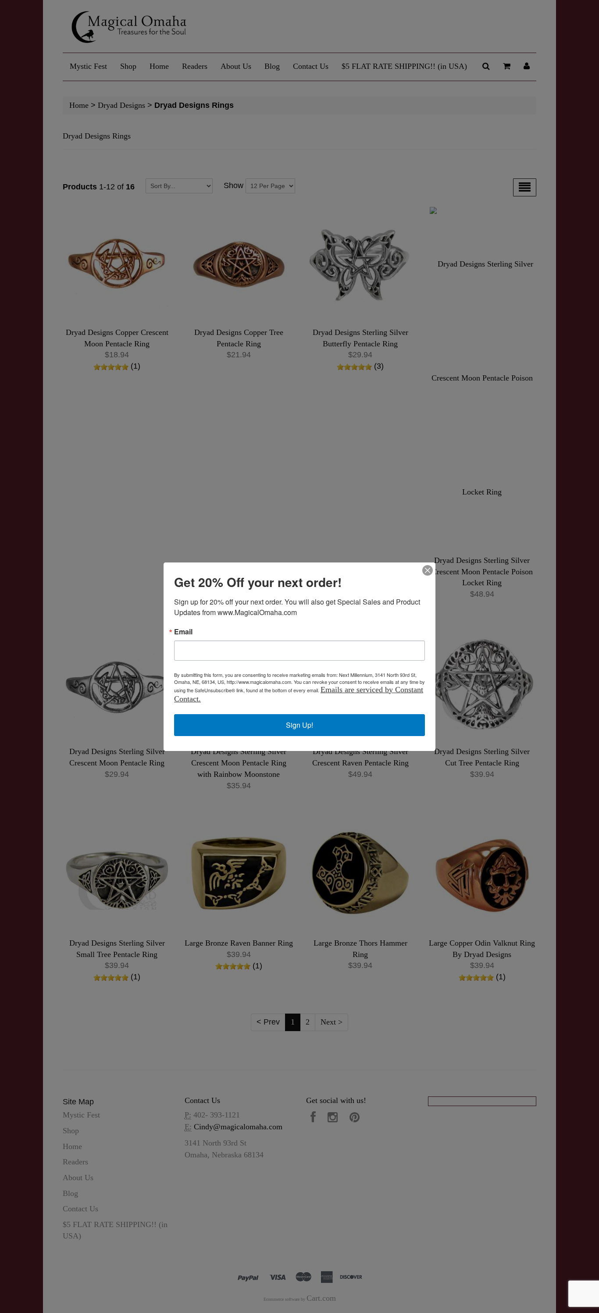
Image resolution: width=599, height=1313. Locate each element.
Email (183, 631)
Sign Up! (299, 725)
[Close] (427, 570)
